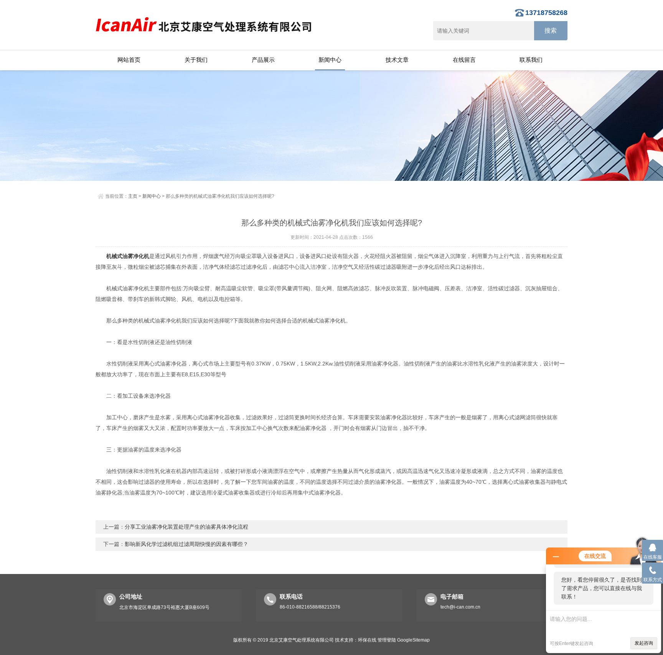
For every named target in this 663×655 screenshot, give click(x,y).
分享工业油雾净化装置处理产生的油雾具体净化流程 (186, 527)
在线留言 (464, 59)
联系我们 (531, 59)
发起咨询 (644, 643)
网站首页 (128, 59)
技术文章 (397, 59)
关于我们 (196, 59)
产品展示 (263, 59)
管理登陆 (387, 640)
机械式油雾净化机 (127, 256)
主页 (132, 196)
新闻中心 (329, 59)
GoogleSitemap (413, 640)
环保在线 (367, 640)
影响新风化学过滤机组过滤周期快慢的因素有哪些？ (186, 544)
